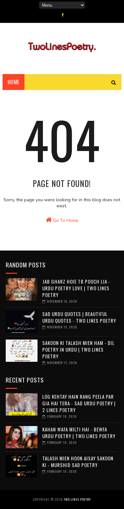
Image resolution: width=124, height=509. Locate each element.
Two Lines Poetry (77, 499)
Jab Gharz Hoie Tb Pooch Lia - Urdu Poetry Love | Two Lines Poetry (76, 288)
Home (13, 82)
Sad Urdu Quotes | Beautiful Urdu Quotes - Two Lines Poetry (79, 317)
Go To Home (65, 220)
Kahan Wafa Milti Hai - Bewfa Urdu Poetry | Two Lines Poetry (78, 432)
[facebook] (62, 15)
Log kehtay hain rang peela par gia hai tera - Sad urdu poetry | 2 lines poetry (79, 403)
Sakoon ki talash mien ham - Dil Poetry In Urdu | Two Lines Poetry (78, 349)
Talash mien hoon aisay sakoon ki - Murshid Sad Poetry (78, 461)
